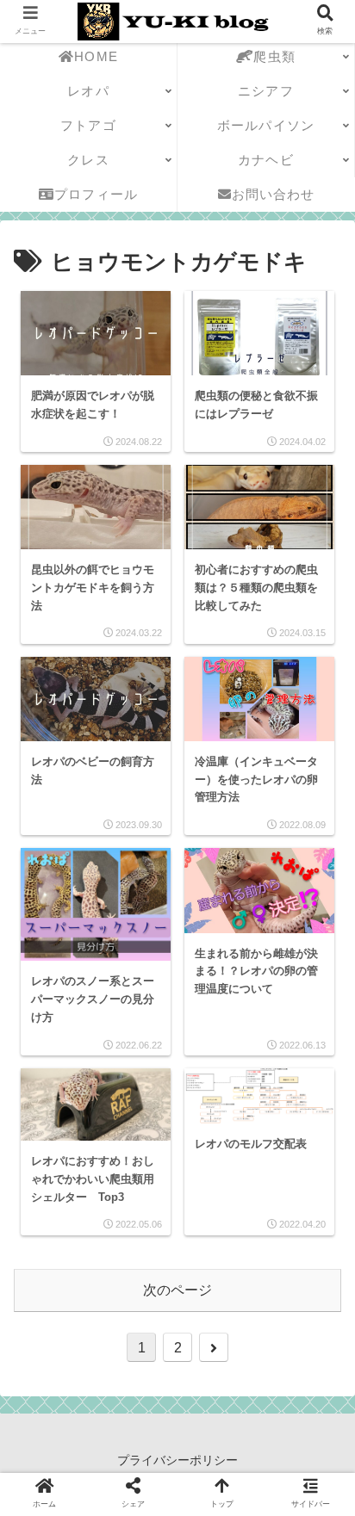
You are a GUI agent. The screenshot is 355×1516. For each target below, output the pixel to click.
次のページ (177, 1290)
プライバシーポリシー (177, 1460)
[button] (315, 1403)
